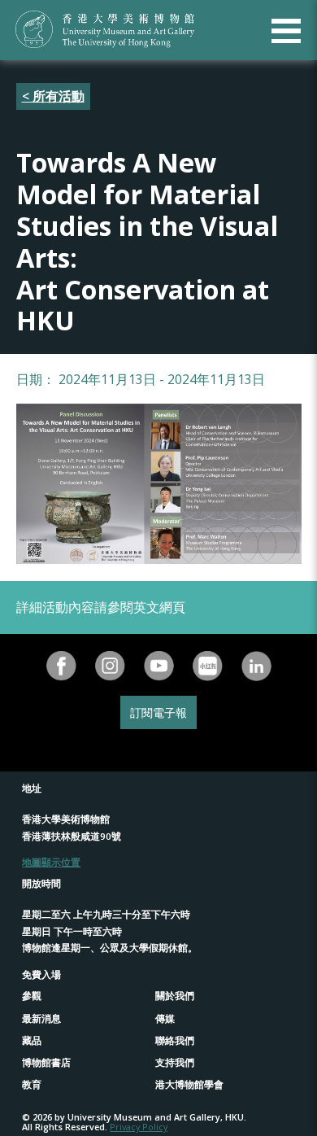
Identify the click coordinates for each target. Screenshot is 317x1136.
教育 (31, 1084)
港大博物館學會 (189, 1084)
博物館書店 (46, 1062)
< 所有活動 (53, 96)
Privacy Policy (138, 1127)
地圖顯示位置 (51, 862)
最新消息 (41, 1018)
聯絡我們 (174, 1040)
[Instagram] (109, 666)
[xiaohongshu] (207, 666)
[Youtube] (158, 666)
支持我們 (174, 1062)
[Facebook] (61, 666)
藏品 (31, 1040)
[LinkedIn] (256, 666)
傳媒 (165, 1018)
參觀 (31, 996)
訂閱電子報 (158, 712)
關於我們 (174, 996)
